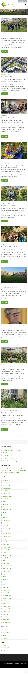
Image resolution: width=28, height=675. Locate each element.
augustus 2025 (7, 488)
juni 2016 (5, 579)
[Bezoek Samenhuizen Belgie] (14, 193)
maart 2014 (6, 619)
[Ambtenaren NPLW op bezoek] (14, 398)
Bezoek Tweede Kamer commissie (10, 244)
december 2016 (7, 566)
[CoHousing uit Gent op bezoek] (14, 275)
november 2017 (7, 552)
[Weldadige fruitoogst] (14, 150)
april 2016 (5, 584)
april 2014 (5, 617)
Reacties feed (4, 649)
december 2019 (7, 534)
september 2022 (7, 507)
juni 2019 (5, 539)
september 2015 (7, 598)
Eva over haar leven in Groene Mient (10, 364)
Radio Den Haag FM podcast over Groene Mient (13, 326)
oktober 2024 (6, 493)
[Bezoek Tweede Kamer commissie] (14, 234)
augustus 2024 (7, 496)
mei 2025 (5, 491)
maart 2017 (6, 563)
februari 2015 (6, 606)
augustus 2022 (7, 509)
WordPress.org (5, 651)
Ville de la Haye (9, 663)
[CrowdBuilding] (14, 65)
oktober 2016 (6, 571)
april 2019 (5, 542)
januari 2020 (6, 531)
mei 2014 (5, 614)
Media (4, 635)
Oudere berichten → (21, 436)
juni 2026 (5, 480)
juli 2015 (5, 601)
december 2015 (7, 595)
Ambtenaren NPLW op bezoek (9, 410)
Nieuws (13, 36)
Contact (18, 665)
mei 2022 (5, 515)
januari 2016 (6, 592)
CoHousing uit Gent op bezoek (9, 285)
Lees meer (4, 51)
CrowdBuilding (5, 74)
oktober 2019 (6, 536)
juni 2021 (5, 517)
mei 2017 (5, 558)
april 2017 (5, 560)
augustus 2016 (7, 574)
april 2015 (5, 603)
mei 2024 (5, 499)
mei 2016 (5, 582)
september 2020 (7, 523)
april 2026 (5, 483)
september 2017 (7, 555)
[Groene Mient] (11, 4)
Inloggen (3, 645)
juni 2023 (5, 504)
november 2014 (7, 609)
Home (9, 665)
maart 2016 (6, 587)
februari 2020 (6, 528)
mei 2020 (5, 525)
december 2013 (7, 622)
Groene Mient (6, 632)
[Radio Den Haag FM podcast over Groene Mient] (14, 316)
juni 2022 (5, 512)
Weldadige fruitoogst (6, 161)
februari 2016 (6, 590)
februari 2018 (6, 547)
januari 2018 (6, 550)
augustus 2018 (7, 544)
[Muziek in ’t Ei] (14, 106)
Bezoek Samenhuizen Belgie (8, 203)
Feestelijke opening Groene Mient (11, 472)
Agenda (5, 630)
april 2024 (5, 501)
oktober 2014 (6, 611)
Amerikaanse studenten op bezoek (10, 34)
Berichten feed (5, 647)
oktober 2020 (6, 520)
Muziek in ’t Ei (4, 115)
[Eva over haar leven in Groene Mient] (14, 355)
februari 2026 (6, 485)
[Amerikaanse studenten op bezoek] (14, 25)
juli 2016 (5, 576)
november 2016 (7, 568)
